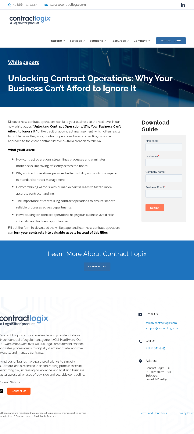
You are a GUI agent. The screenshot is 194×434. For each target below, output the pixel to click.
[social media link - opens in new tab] (183, 4)
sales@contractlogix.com (68, 4)
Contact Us (19, 390)
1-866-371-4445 (155, 348)
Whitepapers (23, 62)
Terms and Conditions (153, 413)
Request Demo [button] (171, 41)
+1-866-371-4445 (25, 4)
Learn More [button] (97, 266)
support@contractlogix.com (163, 328)
